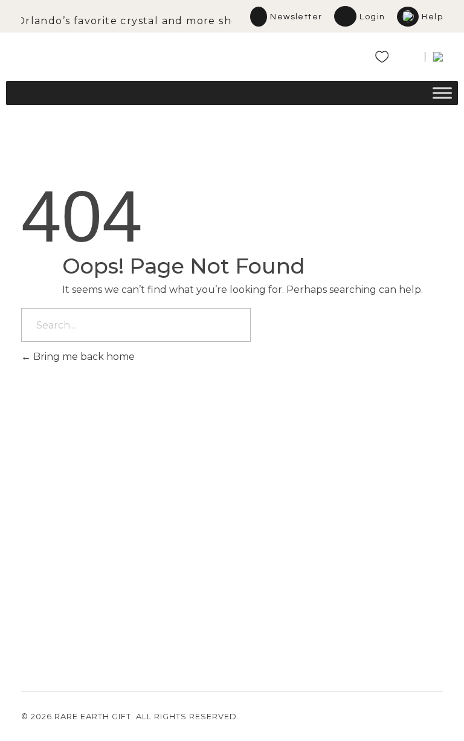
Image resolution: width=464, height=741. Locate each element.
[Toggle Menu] (442, 93)
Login (372, 17)
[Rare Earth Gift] (127, 52)
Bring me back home (83, 356)
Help (432, 17)
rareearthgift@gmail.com (75, 581)
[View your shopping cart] (407, 59)
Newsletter (296, 17)
